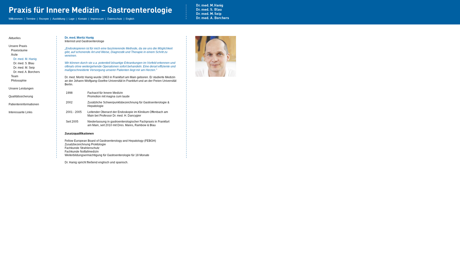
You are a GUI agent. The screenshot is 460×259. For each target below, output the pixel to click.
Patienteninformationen (24, 104)
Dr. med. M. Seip (24, 67)
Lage (72, 18)
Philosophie (19, 80)
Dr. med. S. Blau (23, 63)
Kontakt (82, 18)
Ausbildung (58, 18)
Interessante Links (20, 112)
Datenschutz (114, 18)
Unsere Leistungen (21, 88)
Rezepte (44, 18)
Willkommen (16, 18)
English (130, 18)
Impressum (97, 18)
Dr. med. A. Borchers (26, 72)
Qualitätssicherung (21, 96)
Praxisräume (19, 50)
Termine (30, 18)
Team (14, 76)
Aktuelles (15, 38)
